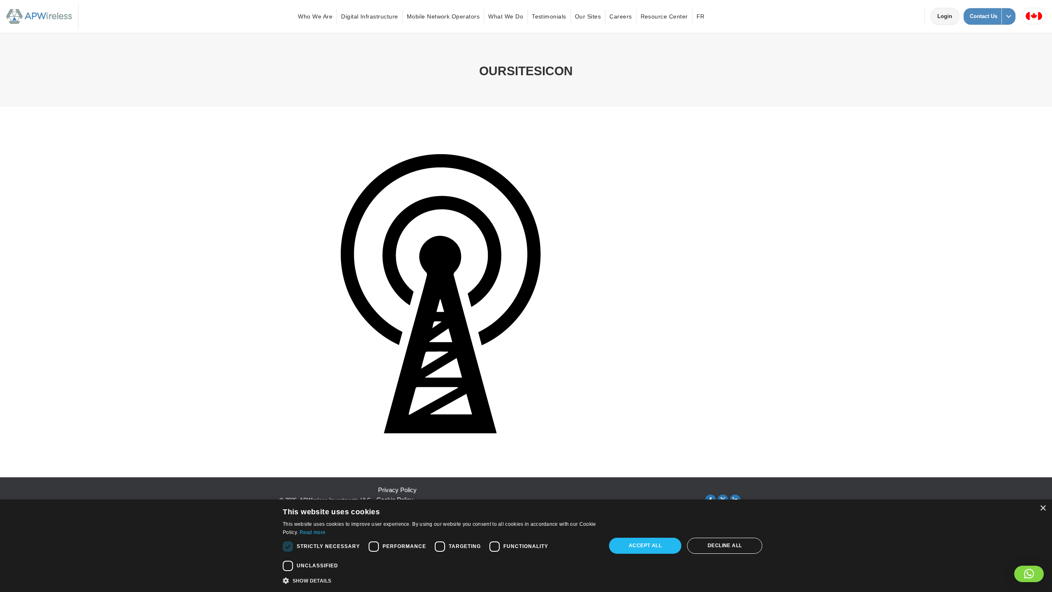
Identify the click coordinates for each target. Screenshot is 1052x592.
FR (701, 16)
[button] (1029, 574)
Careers (620, 16)
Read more (313, 532)
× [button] (1043, 508)
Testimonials (549, 16)
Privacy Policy (397, 489)
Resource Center (664, 16)
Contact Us (983, 16)
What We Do (505, 16)
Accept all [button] (645, 545)
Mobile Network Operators (443, 16)
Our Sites (588, 16)
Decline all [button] (725, 545)
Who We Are (315, 16)
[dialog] (526, 546)
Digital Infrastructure (369, 16)
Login (948, 16)
